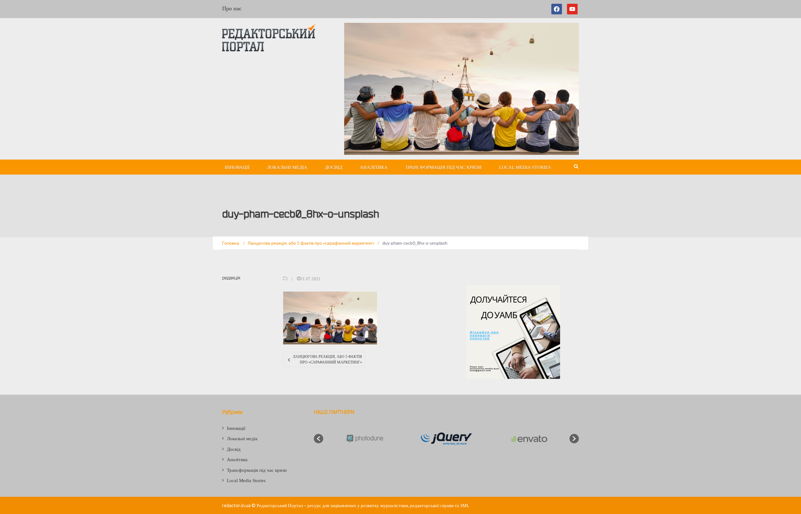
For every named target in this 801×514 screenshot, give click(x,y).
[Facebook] (557, 9)
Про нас (232, 8)
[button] (318, 438)
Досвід (333, 167)
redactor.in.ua (236, 505)
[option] (364, 438)
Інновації (237, 167)
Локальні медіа (287, 167)
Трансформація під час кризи (443, 167)
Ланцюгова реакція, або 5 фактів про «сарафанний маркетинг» (327, 359)
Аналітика (374, 167)
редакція (231, 277)
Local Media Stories (525, 167)
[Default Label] (572, 9)
